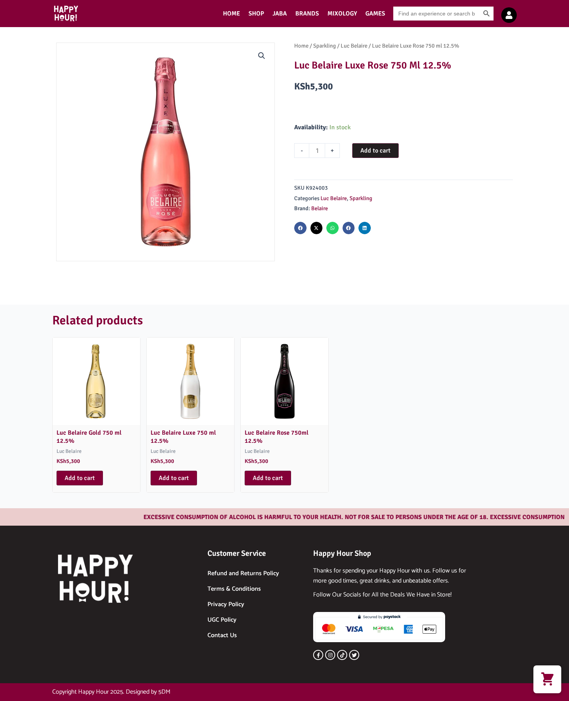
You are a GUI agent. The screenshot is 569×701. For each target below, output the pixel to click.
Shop (256, 13)
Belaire (319, 208)
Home (231, 13)
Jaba (280, 13)
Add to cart (375, 150)
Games (375, 13)
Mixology (342, 13)
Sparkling (324, 45)
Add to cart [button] (80, 478)
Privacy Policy (225, 604)
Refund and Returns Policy (243, 573)
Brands (307, 13)
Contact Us (222, 635)
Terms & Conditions (234, 589)
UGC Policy (222, 620)
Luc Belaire (354, 45)
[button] (262, 56)
